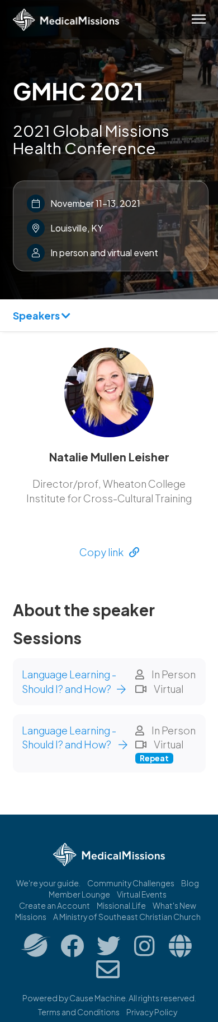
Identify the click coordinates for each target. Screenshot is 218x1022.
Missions (30, 917)
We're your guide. (48, 883)
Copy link (101, 551)
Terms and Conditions (79, 1012)
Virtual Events (142, 894)
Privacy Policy (151, 1012)
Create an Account (54, 905)
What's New (174, 905)
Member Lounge (79, 894)
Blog (190, 883)
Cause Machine (97, 998)
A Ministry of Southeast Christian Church (127, 917)
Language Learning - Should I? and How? (69, 681)
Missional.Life (121, 905)
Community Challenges (130, 883)
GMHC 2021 (78, 90)
